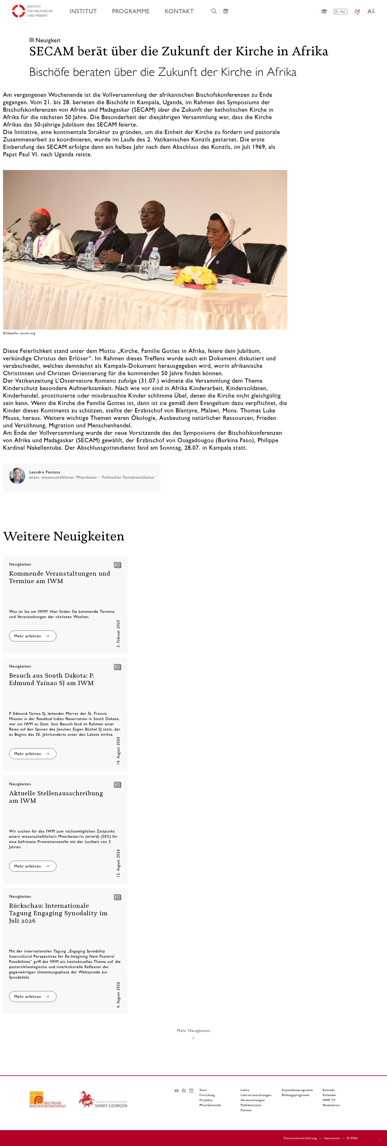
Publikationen (251, 1105)
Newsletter (331, 1105)
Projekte (206, 1100)
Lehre (245, 1090)
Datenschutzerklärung (300, 1138)
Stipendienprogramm (297, 1090)
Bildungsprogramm (295, 1095)
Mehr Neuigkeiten (193, 1030)
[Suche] (214, 11)
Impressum (332, 1138)
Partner (246, 1110)
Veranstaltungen (253, 1100)
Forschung (207, 1095)
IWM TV (329, 1100)
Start (203, 1090)
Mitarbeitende (210, 1105)
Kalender (329, 1095)
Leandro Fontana (44, 472)
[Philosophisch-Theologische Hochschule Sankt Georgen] (103, 1100)
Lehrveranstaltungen (256, 1095)
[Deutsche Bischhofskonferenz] (54, 1100)
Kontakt (329, 1090)
